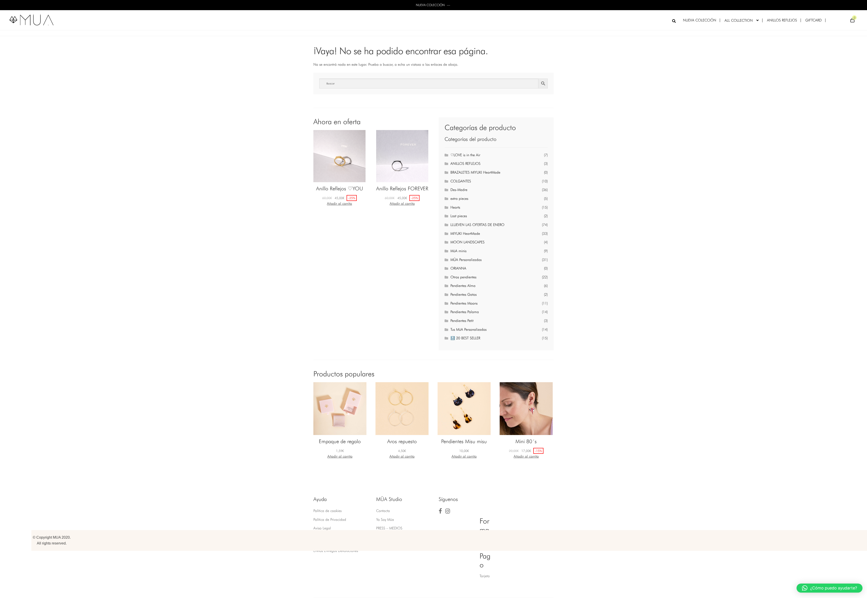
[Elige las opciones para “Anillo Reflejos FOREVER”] (402, 204)
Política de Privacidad (329, 519)
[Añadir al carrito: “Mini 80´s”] (526, 456)
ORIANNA (458, 268)
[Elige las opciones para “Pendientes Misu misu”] (464, 456)
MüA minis (458, 251)
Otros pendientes (463, 277)
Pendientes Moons (464, 303)
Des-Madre (458, 190)
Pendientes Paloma (464, 312)
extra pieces (459, 198)
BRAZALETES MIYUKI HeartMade (475, 172)
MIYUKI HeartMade (465, 233)
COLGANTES (460, 181)
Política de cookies (327, 511)
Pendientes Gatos (463, 294)
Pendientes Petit (461, 321)
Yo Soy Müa (385, 519)
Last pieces (458, 216)
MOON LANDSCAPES (467, 242)
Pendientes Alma (462, 286)
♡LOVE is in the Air (465, 155)
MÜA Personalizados (466, 260)
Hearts (455, 207)
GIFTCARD (813, 20)
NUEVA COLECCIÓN (699, 20)
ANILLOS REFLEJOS (782, 20)
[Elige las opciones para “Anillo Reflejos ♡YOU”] (339, 204)
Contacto (383, 511)
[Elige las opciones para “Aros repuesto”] (402, 456)
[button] (829, 588)
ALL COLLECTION (739, 20)
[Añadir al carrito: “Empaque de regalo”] (339, 456)
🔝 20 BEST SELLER (465, 338)
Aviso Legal (322, 528)
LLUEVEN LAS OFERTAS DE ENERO (477, 225)
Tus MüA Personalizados (468, 329)
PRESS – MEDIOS (389, 528)
